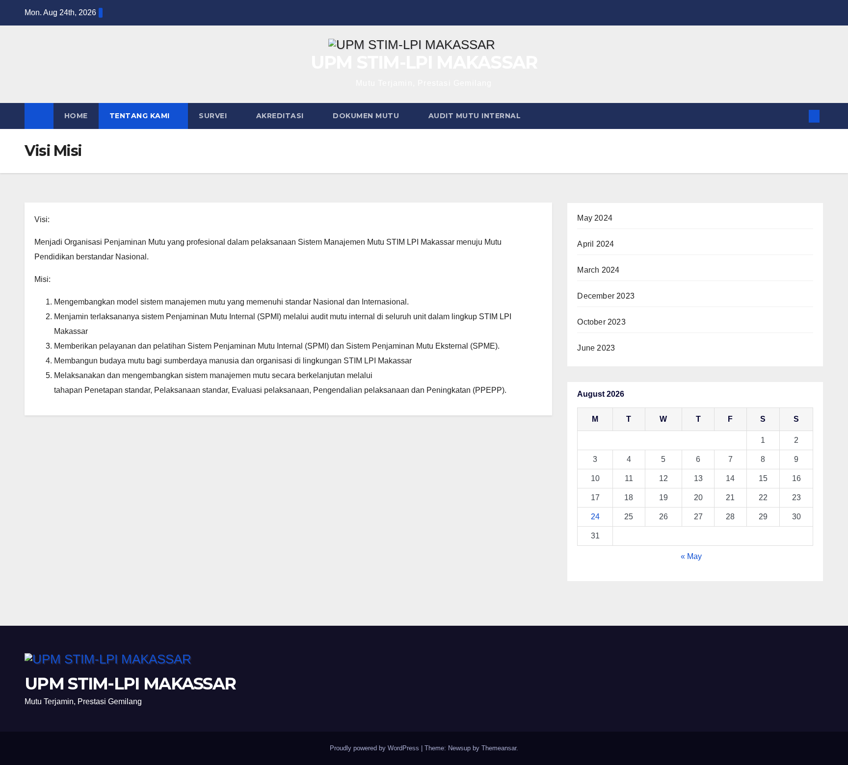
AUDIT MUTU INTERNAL (475, 115)
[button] (798, 116)
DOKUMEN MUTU (367, 115)
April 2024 (595, 244)
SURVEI (214, 115)
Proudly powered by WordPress (375, 748)
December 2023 (606, 296)
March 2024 (598, 270)
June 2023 (596, 348)
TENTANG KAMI (140, 115)
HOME (76, 115)
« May (691, 556)
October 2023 (601, 322)
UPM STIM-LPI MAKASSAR (424, 62)
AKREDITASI (281, 115)
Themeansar (498, 748)
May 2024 (594, 218)
